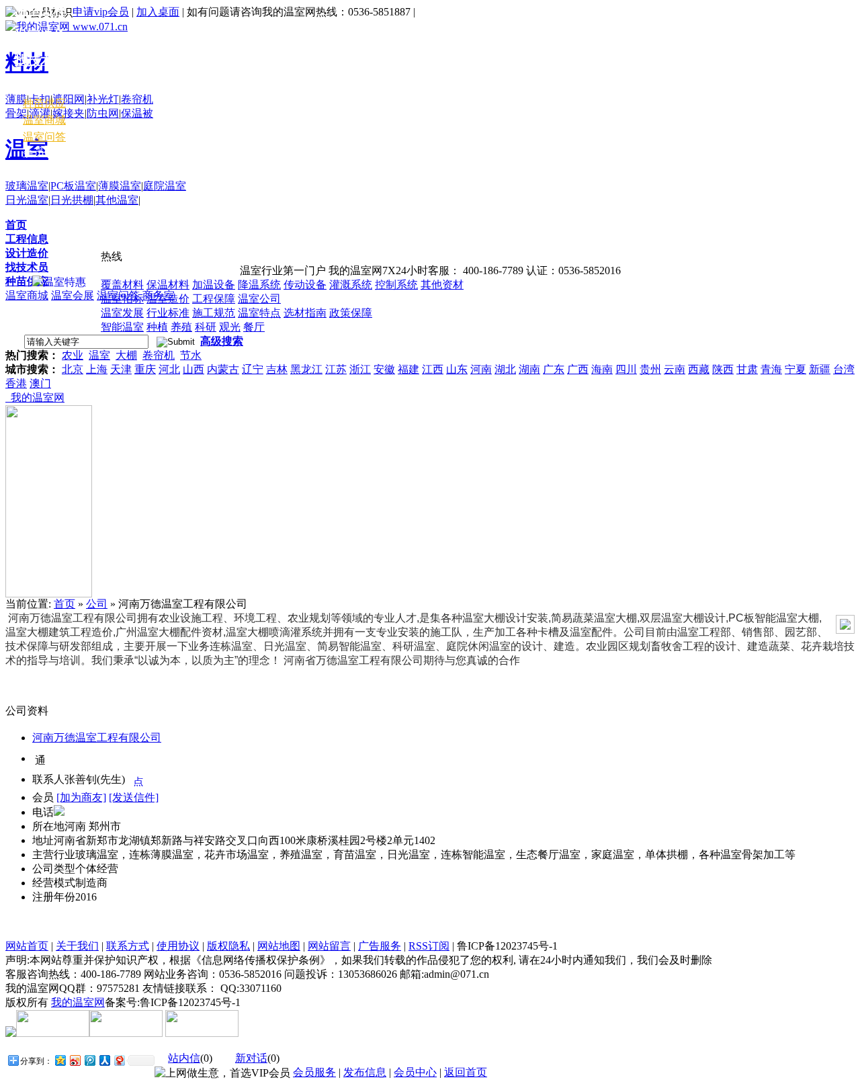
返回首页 (465, 1072)
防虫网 (103, 113)
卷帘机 (137, 99)
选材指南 (305, 313)
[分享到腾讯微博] (89, 1060)
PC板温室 (73, 186)
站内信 (184, 1058)
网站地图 (278, 946)
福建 (408, 369)
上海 (97, 369)
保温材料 (167, 284)
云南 (674, 369)
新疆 (819, 369)
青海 (771, 369)
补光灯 (103, 99)
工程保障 (213, 298)
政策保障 (350, 313)
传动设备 (305, 284)
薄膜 (16, 99)
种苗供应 (26, 281)
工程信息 (26, 239)
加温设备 (213, 284)
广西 (578, 369)
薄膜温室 (119, 186)
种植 (157, 327)
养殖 (181, 327)
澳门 (40, 383)
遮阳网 (68, 99)
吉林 (277, 369)
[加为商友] (81, 797)
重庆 (145, 369)
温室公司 (259, 298)
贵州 (650, 369)
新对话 (251, 1058)
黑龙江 (306, 369)
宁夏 (795, 369)
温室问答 (44, 136)
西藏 (699, 369)
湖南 (529, 369)
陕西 (723, 369)
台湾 (844, 369)
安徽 (384, 369)
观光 (230, 327)
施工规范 (213, 313)
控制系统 (396, 284)
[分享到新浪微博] (74, 1060)
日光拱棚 (71, 200)
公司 (97, 604)
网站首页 (26, 946)
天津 (121, 369)
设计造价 (26, 253)
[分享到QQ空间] (59, 1060)
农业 (72, 355)
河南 (481, 369)
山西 (193, 369)
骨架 (16, 113)
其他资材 (442, 284)
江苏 (336, 369)
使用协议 (178, 946)
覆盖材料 (122, 284)
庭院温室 (164, 186)
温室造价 (167, 298)
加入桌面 (157, 11)
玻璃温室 (26, 186)
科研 (205, 327)
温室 (99, 355)
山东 (457, 369)
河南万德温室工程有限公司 (96, 737)
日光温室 (26, 200)
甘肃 (747, 369)
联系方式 (127, 946)
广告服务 (379, 946)
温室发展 (122, 313)
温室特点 (259, 313)
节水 (191, 355)
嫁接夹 (68, 113)
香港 (16, 383)
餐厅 (254, 327)
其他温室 (116, 200)
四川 (626, 369)
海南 (602, 369)
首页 (16, 225)
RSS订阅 (428, 946)
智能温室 (122, 327)
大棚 (126, 355)
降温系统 (259, 284)
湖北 (505, 369)
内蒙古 (223, 369)
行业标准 (167, 313)
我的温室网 (34, 397)
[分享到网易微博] (119, 1060)
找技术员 (26, 267)
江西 (432, 369)
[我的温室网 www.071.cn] (66, 26)
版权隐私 (228, 946)
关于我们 (77, 946)
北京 (72, 369)
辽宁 (252, 369)
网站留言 (329, 946)
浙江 (360, 369)
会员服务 (314, 1072)
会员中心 (44, 152)
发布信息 (364, 1072)
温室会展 (72, 295)
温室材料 (40, 85)
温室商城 (26, 295)
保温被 (137, 113)
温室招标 (122, 298)
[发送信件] (134, 797)
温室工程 (40, 10)
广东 (553, 369)
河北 (169, 369)
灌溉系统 (350, 284)
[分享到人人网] (104, 1060)
